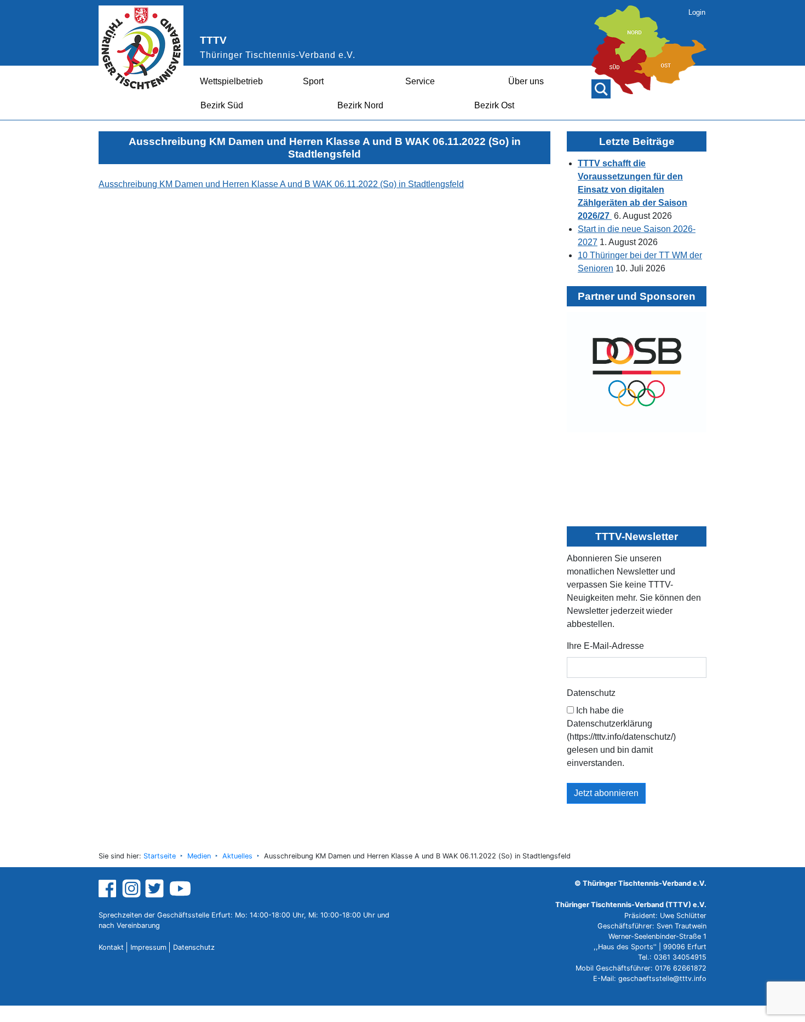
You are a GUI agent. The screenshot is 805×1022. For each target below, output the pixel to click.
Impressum (148, 947)
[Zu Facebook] (109, 888)
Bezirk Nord (360, 105)
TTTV (213, 40)
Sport (313, 81)
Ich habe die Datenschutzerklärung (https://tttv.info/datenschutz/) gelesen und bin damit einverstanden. (621, 737)
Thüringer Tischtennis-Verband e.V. (277, 55)
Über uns (526, 81)
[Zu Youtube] (180, 888)
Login (696, 12)
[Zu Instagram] (131, 888)
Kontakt (111, 947)
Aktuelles (237, 856)
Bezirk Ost (494, 105)
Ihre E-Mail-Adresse (605, 646)
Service (420, 81)
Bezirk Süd (221, 105)
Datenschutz (591, 693)
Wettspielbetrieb (231, 81)
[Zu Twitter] (156, 888)
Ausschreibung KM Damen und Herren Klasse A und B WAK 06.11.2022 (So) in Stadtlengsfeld (281, 184)
